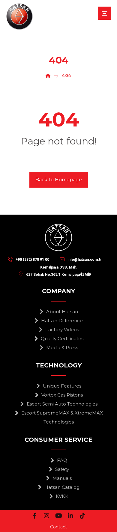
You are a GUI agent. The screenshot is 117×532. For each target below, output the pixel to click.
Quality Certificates (62, 338)
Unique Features (62, 386)
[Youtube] (58, 516)
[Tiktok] (82, 516)
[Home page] (48, 75)
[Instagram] (46, 516)
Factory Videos (62, 329)
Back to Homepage (58, 180)
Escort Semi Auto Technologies (62, 404)
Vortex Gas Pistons (62, 395)
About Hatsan (62, 311)
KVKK (62, 496)
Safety (62, 469)
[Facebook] (34, 516)
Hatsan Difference (62, 320)
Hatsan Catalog (62, 487)
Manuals (62, 478)
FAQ (62, 460)
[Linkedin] (70, 516)
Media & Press (62, 347)
